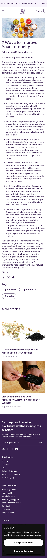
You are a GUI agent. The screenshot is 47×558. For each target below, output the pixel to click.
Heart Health (7, 493)
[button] (39, 11)
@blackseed (10, 289)
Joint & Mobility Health (11, 503)
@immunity (30, 289)
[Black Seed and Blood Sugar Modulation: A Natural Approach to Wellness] (23, 377)
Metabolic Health (9, 496)
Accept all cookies (23, 542)
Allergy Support (8, 512)
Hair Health (6, 509)
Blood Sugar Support (10, 499)
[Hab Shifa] (23, 11)
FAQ (3, 468)
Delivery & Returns (9, 471)
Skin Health (6, 506)
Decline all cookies (23, 551)
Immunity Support (9, 489)
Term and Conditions (11, 474)
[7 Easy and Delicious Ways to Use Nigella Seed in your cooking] (23, 330)
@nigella (9, 296)
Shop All (5, 461)
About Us (5, 464)
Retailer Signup (8, 477)
